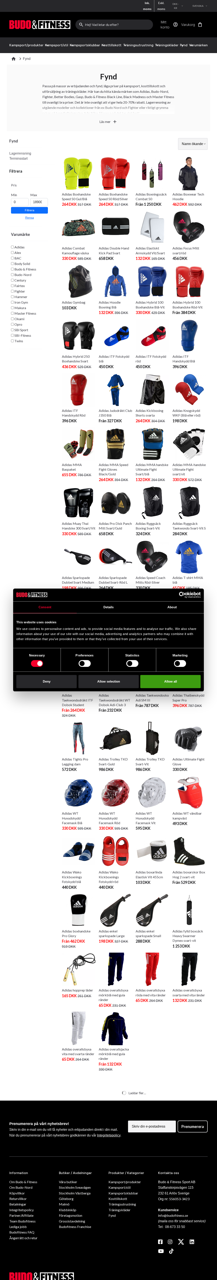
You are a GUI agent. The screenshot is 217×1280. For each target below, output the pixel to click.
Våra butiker (68, 1182)
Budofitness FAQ (21, 1232)
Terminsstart (18, 158)
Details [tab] (108, 607)
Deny (46, 681)
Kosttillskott (111, 45)
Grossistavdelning (72, 1221)
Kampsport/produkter (26, 45)
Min (14, 195)
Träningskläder (166, 45)
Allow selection (108, 681)
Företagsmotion (70, 1215)
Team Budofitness (22, 1221)
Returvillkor (18, 1199)
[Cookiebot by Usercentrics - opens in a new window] (182, 595)
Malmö (64, 1204)
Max (33, 195)
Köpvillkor (17, 1193)
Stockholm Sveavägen (75, 1187)
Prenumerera (192, 1126)
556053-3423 (179, 1199)
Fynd (184, 45)
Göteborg (66, 1199)
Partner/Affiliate (21, 1215)
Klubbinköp (67, 1210)
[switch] (85, 663)
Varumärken (198, 45)
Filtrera (29, 210)
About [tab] (172, 607)
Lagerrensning (20, 153)
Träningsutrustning (138, 45)
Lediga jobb (18, 1227)
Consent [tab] (45, 607)
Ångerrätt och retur (23, 1238)
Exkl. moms (161, 6)
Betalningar (17, 1204)
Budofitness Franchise (75, 1227)
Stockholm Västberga (74, 1193)
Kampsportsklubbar (85, 45)
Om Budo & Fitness (23, 1182)
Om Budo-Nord (20, 1187)
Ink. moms (147, 6)
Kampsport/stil (56, 45)
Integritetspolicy (108, 1135)
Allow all (170, 681)
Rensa (29, 217)
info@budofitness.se (173, 1215)
